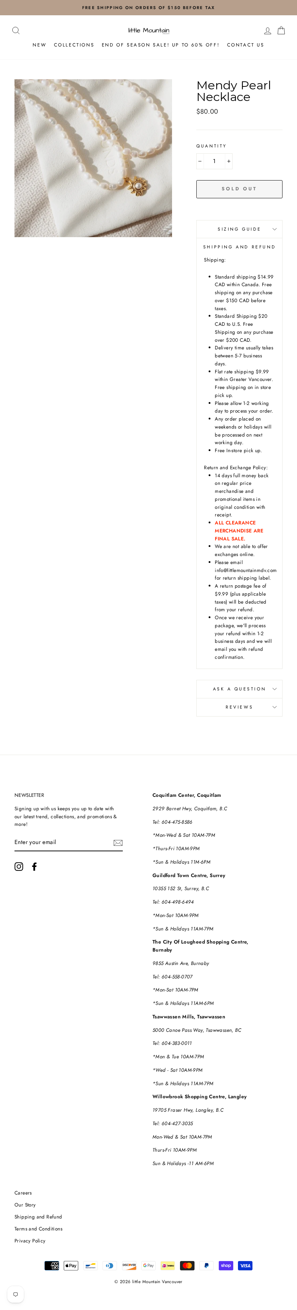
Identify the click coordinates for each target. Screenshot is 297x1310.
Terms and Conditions (38, 1228)
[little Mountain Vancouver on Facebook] (34, 866)
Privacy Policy (30, 1240)
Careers (23, 1192)
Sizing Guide (239, 229)
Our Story (25, 1204)
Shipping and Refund (38, 1216)
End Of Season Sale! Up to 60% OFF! (160, 44)
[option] (148, 8)
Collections (74, 44)
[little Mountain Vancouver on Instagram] (18, 866)
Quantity (211, 146)
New (39, 44)
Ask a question (239, 689)
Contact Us (245, 44)
